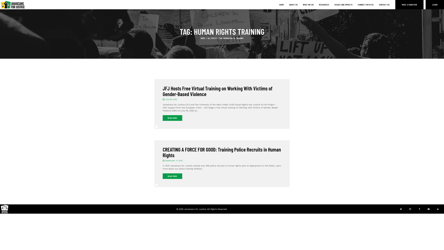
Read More (172, 118)
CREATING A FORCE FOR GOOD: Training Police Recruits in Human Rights (222, 152)
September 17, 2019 (174, 160)
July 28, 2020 (171, 99)
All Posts (212, 38)
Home (203, 38)
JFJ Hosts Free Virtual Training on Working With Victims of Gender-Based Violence (217, 91)
